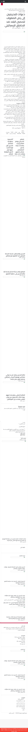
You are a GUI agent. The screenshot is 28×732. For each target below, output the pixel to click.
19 (19, 705)
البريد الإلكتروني (22, 423)
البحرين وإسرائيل (15, 125)
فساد (24, 642)
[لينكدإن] (22, 29)
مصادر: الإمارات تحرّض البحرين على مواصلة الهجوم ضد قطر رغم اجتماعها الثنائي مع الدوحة (14, 539)
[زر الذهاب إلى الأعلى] (27, 718)
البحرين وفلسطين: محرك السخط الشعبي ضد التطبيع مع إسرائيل (15, 254)
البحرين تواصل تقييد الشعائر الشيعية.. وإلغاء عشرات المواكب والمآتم (14, 568)
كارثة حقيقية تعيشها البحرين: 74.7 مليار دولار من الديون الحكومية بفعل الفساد (14, 603)
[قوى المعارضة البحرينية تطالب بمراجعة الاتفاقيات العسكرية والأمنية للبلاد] (18, 607)
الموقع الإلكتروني (22, 426)
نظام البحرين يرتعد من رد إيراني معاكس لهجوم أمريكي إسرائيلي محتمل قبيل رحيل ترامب (14, 376)
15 (24, 705)
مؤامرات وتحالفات (17, 8)
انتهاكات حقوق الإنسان (21, 637)
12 (19, 703)
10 (22, 703)
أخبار (24, 639)
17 (22, 705)
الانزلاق (16, 60)
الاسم (23, 422)
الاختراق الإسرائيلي (21, 125)
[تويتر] (23, 29)
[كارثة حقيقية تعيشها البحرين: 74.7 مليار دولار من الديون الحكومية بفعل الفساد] (14, 601)
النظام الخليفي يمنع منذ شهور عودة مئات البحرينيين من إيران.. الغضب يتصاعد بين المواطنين (15, 397)
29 (24, 708)
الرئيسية (22, 8)
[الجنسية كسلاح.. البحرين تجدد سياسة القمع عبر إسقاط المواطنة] (18, 571)
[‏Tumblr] (21, 29)
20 (18, 705)
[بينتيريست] (20, 29)
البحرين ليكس (11, 713)
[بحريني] (2, 1)
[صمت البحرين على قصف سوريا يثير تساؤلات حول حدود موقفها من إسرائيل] (18, 586)
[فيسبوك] (24, 29)
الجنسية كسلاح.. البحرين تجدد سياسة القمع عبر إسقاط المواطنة (14, 582)
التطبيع (5, 48)
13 (18, 703)
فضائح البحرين (22, 638)
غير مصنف (23, 643)
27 (18, 706)
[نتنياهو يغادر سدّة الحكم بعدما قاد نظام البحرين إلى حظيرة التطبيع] (14, 259)
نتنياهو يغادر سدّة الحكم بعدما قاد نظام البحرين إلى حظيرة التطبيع (14, 272)
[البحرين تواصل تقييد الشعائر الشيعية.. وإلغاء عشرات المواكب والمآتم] (18, 557)
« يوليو (24, 709)
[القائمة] (25, 1)
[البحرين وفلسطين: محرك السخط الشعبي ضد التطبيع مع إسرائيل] (14, 157)
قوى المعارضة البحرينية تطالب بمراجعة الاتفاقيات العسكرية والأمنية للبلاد (15, 618)
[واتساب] (19, 29)
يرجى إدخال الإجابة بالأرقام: (20, 432)
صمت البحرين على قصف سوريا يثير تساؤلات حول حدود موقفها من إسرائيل (14, 596)
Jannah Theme (4, 728)
